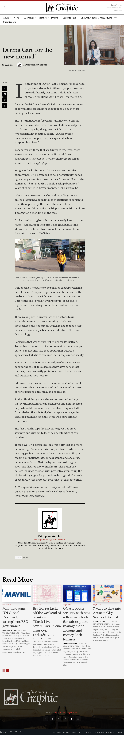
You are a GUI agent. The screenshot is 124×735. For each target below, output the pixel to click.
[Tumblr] (71, 718)
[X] (4, 94)
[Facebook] (4, 88)
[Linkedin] (58, 718)
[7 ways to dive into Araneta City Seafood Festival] (107, 593)
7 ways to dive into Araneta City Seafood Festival (107, 613)
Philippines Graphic (36, 65)
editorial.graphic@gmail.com (66, 713)
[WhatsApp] (4, 105)
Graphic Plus (6, 605)
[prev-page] (3, 670)
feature (25, 557)
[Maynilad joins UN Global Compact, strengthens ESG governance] (16, 593)
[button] (4, 7)
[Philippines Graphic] (62, 7)
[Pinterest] (4, 99)
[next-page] (7, 670)
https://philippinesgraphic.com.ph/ (50, 540)
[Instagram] (52, 718)
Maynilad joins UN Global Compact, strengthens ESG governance (15, 617)
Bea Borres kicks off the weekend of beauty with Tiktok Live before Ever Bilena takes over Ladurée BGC (47, 622)
